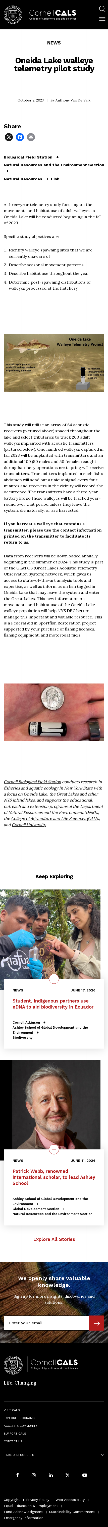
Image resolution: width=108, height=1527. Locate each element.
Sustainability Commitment (72, 1512)
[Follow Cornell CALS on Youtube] (84, 1475)
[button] (102, 19)
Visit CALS (12, 1410)
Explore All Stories (54, 1239)
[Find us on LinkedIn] (51, 1475)
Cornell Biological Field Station (32, 781)
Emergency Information (23, 1518)
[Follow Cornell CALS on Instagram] (34, 1475)
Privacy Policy (37, 1500)
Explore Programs (19, 1418)
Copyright (12, 1500)
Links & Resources (19, 1455)
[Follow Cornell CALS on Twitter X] (68, 1475)
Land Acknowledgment (23, 1512)
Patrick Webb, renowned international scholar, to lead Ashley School (54, 1177)
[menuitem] (102, 9)
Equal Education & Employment (31, 1506)
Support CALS (15, 1433)
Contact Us (13, 1441)
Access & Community (20, 1426)
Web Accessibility (70, 1500)
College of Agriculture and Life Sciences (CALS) (55, 818)
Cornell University (29, 824)
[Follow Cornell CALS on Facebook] (17, 1475)
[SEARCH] (102, 9)
